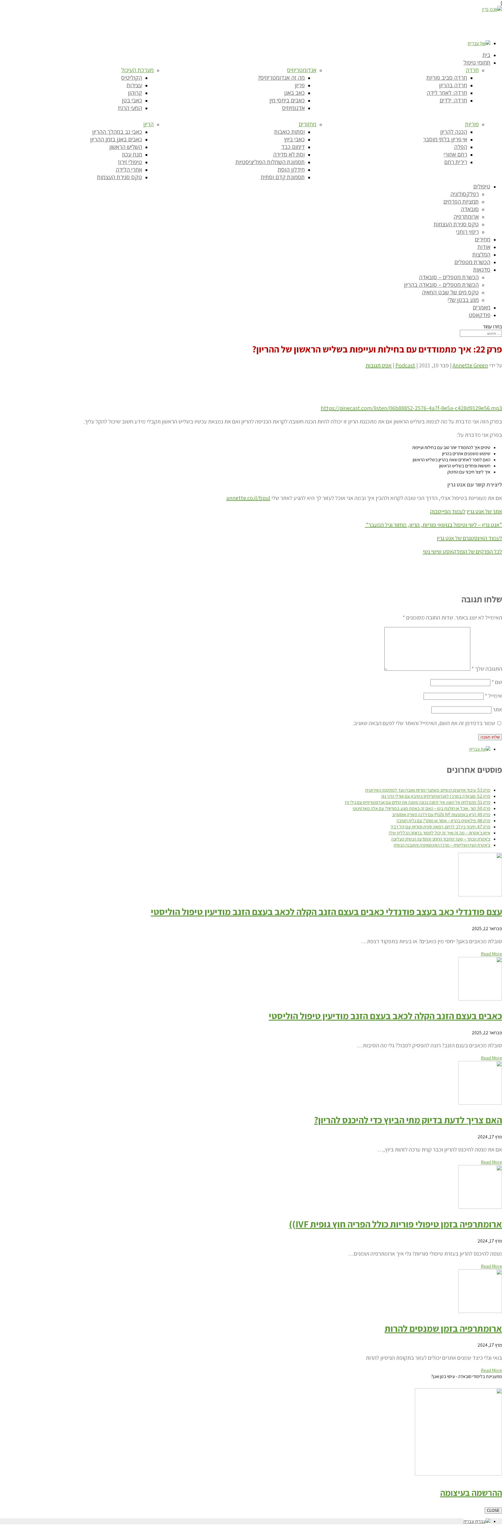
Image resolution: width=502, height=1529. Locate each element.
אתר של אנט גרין (484, 511)
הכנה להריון (453, 132)
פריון (300, 85)
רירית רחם (455, 162)
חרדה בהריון (453, 85)
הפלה (460, 147)
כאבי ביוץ (294, 139)
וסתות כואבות (289, 132)
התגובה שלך (486, 668)
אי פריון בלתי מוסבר (445, 139)
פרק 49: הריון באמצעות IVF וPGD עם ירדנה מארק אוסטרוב (441, 814)
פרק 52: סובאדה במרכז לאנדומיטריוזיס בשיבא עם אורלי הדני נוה (435, 796)
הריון (148, 124)
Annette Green (470, 365)
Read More (491, 954)
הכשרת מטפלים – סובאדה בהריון (441, 285)
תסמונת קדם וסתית (283, 177)
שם (497, 682)
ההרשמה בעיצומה (471, 1492)
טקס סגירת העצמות (119, 177)
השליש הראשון (125, 147)
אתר (497, 709)
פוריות (472, 124)
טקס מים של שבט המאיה (450, 292)
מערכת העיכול (137, 70)
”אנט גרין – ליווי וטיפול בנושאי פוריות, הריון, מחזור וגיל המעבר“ (433, 524)
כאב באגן (294, 93)
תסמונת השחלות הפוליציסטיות (270, 162)
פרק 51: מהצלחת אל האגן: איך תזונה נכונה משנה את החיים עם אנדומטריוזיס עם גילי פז (417, 802)
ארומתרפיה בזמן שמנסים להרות (443, 1328)
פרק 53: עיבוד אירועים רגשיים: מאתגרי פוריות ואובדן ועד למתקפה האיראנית (427, 790)
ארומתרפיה (466, 216)
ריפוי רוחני (467, 232)
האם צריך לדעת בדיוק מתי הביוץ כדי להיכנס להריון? (408, 1120)
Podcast (405, 365)
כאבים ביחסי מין (287, 100)
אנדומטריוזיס (301, 70)
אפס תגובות (378, 365)
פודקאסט (479, 315)
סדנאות (481, 269)
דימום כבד (293, 147)
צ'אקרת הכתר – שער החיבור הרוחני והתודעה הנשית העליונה (440, 839)
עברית (474, 43)
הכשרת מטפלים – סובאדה (449, 277)
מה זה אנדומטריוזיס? (281, 77)
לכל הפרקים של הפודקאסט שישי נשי (462, 551)
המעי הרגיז (130, 108)
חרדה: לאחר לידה (447, 93)
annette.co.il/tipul (248, 498)
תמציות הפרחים (461, 201)
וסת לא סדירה (289, 154)
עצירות (134, 85)
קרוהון (135, 93)
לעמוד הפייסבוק (447, 511)
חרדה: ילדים (453, 100)
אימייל (493, 695)
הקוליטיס (131, 77)
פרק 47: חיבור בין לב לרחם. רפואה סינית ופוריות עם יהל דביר (440, 827)
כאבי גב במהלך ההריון (117, 132)
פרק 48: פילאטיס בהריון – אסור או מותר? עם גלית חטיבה (443, 821)
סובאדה (470, 209)
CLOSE (493, 1510)
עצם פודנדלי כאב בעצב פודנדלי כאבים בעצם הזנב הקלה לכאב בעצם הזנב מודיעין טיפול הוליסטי (326, 911)
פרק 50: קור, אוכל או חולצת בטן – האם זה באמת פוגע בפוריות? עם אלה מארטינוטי (421, 808)
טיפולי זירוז (130, 162)
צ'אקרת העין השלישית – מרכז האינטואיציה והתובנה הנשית (442, 845)
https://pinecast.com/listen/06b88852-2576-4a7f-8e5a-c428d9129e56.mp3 (411, 408)
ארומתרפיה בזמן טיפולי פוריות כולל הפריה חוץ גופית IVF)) (395, 1224)
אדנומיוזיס (293, 108)
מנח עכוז (132, 154)
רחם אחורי (455, 154)
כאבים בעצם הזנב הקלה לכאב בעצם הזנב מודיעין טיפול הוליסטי (385, 1016)
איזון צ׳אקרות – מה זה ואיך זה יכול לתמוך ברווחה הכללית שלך (439, 833)
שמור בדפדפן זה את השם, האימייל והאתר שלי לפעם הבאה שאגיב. (424, 723)
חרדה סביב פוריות (446, 77)
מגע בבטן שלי (463, 300)
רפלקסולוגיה (464, 194)
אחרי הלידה (129, 169)
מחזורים (307, 124)
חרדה (472, 70)
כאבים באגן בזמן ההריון (116, 139)
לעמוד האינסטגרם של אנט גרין (469, 538)
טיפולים (481, 186)
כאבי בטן (132, 100)
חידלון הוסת (291, 169)
